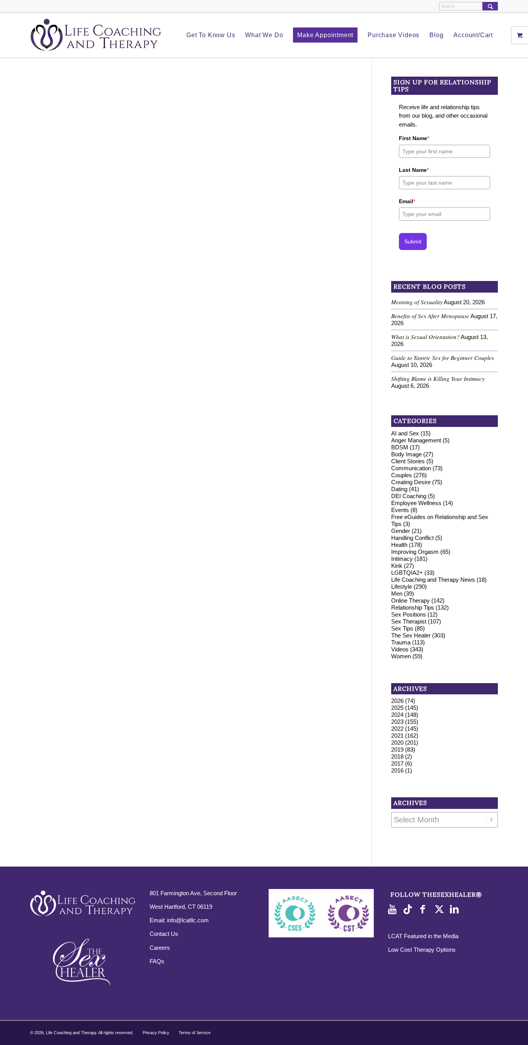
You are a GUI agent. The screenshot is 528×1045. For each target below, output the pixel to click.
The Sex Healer (411, 635)
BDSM (399, 447)
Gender (400, 531)
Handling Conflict (412, 537)
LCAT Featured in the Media (423, 936)
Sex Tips (402, 628)
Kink (396, 565)
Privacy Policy (156, 1032)
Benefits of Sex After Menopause (430, 316)
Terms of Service (195, 1032)
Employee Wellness (416, 503)
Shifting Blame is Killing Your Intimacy (438, 378)
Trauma (400, 642)
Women (401, 656)
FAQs (157, 961)
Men (396, 593)
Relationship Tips (412, 607)
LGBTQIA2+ (407, 572)
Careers (160, 947)
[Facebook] (425, 909)
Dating (399, 489)
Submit (412, 241)
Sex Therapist (408, 621)
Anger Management (416, 440)
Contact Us (164, 933)
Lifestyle (401, 586)
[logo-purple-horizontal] (96, 35)
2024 (397, 714)
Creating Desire (411, 482)
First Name (414, 138)
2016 (397, 770)
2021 (397, 735)
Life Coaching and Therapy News (433, 579)
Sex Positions (408, 614)
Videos (400, 649)
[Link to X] (440, 909)
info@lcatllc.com (188, 920)
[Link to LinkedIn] (456, 909)
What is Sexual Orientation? (425, 337)
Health (399, 544)
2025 (397, 707)
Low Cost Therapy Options (422, 949)
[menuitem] (210, 35)
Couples (401, 475)
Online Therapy (410, 600)
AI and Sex (405, 433)
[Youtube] (394, 909)
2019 (397, 749)
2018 (397, 756)
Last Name (414, 170)
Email (407, 201)
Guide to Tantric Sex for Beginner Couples (442, 357)
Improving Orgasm (415, 551)
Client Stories (408, 461)
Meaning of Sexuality (417, 302)
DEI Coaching (408, 496)
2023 (397, 721)
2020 (397, 742)
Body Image (406, 454)
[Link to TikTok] (409, 909)
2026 (397, 700)
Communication (411, 468)
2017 (397, 763)
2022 (397, 728)
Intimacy (402, 558)
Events (400, 510)
